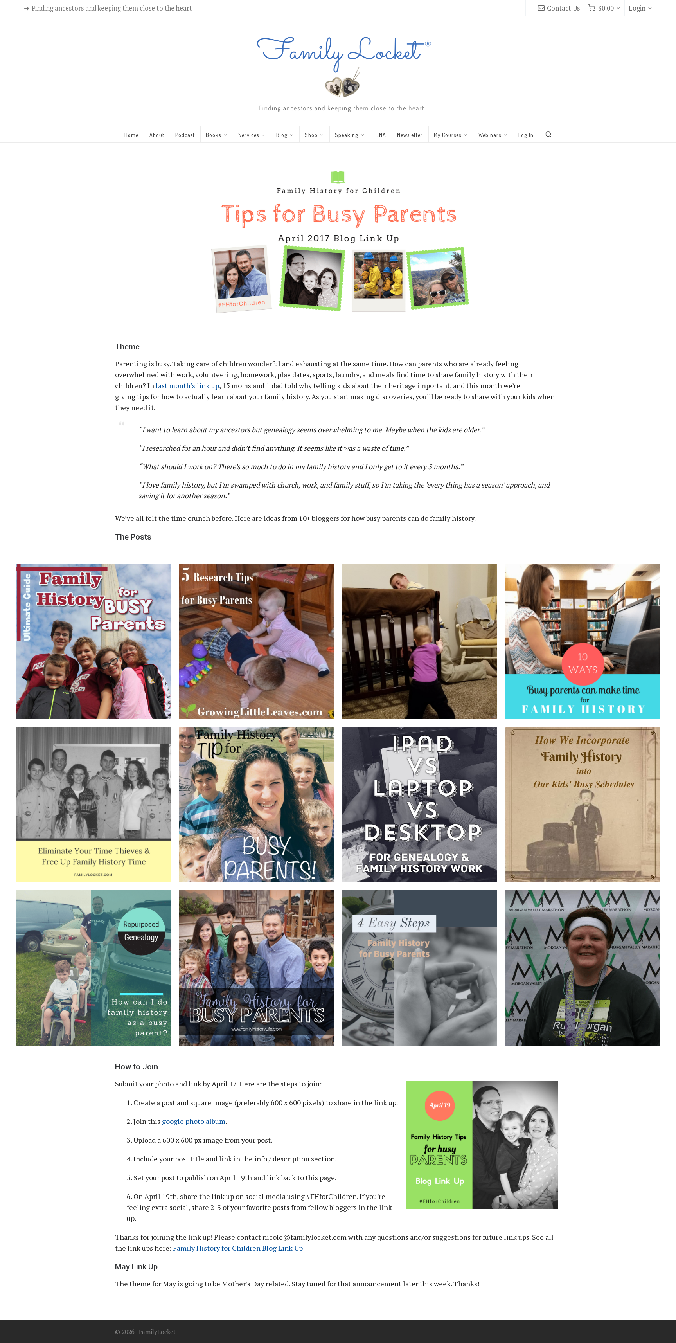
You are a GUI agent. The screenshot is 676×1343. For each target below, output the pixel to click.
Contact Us (563, 8)
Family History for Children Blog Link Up (238, 1248)
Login (637, 8)
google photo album (193, 1121)
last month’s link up (187, 385)
